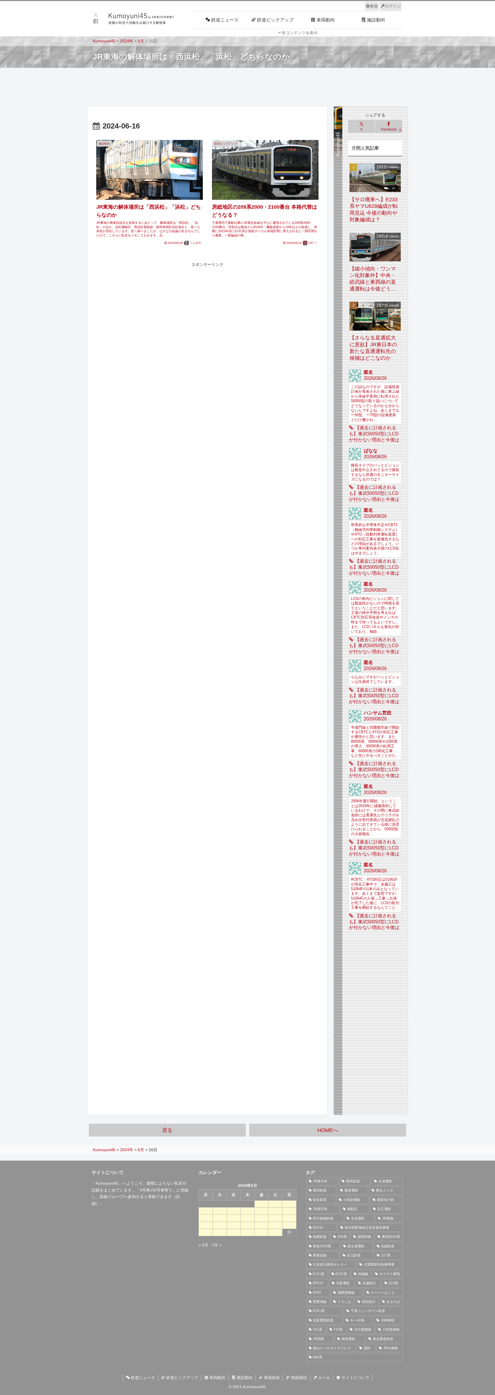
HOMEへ (327, 1130)
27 (233, 1232)
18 (205, 1225)
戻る (167, 1130)
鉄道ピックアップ (181, 1377)
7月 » (216, 1245)
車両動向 (216, 1377)
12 (219, 1218)
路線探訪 (298, 1377)
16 (275, 1218)
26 (219, 1232)
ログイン (393, 6)
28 (247, 1232)
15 (261, 1218)
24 (289, 1225)
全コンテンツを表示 (300, 32)
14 (247, 1218)
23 (275, 1225)
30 (275, 1232)
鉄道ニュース (142, 1377)
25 (205, 1232)
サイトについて (355, 1377)
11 (206, 1218)
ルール (323, 1377)
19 (219, 1225)
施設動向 (244, 1377)
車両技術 (271, 1377)
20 (233, 1225)
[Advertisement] (247, 86)
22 (261, 1225)
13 (233, 1218)
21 (247, 1225)
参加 (374, 6)
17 (289, 1218)
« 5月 (203, 1245)
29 (261, 1232)
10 (289, 1210)
